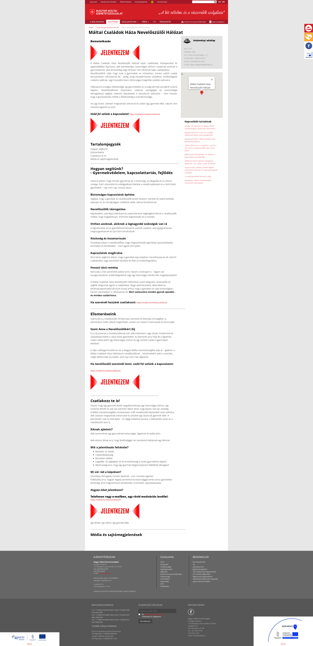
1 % (154, 21)
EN (223, 2)
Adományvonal (198, 567)
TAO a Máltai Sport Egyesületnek (204, 572)
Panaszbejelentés (141, 2)
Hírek (145, 21)
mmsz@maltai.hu (105, 573)
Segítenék (113, 21)
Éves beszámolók (199, 562)
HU (219, 2)
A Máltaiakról (97, 21)
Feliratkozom (145, 621)
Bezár (29, 644)
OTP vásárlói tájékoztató (201, 574)
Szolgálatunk (129, 21)
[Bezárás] (212, 79)
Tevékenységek (165, 567)
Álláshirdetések (125, 2)
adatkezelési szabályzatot (154, 614)
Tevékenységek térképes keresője (107, 27)
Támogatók (165, 21)
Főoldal (91, 27)
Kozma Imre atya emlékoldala (195, 22)
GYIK (162, 584)
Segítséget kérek (166, 569)
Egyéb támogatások (200, 569)
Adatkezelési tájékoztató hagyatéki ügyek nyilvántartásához (205, 580)
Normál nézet (162, 2)
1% (194, 564)
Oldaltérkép (164, 586)
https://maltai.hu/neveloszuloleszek (145, 114)
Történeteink (165, 579)
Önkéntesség (165, 577)
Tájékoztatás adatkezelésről (202, 577)
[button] (201, 93)
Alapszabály (164, 581)
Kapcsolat (93, 2)
